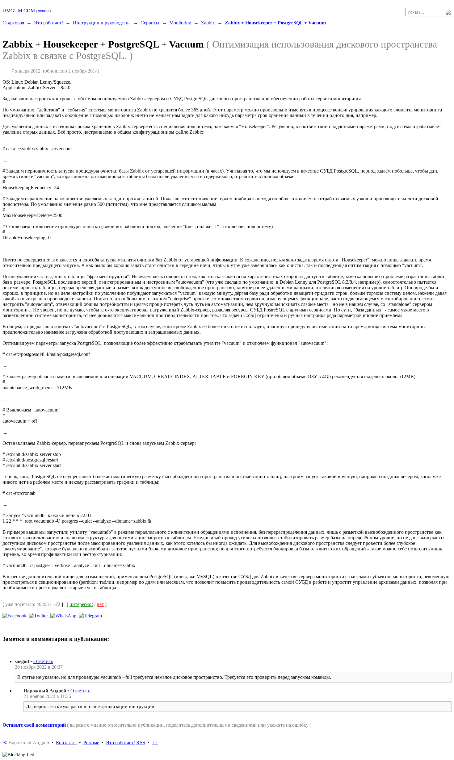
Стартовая (13, 22)
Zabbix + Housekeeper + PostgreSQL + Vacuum (275, 22)
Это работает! (48, 22)
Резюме (91, 742)
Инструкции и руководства (102, 22)
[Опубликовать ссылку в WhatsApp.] (63, 615)
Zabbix (208, 22)
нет (100, 604)
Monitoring (180, 22)
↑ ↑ (155, 742)
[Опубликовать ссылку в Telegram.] (90, 615)
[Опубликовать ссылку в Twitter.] (38, 615)
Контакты (66, 742)
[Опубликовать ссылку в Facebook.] (14, 615)
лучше (43, 10)
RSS (140, 742)
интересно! (81, 604)
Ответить (43, 661)
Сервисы (150, 22)
